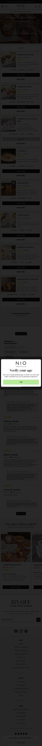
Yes (21, 382)
